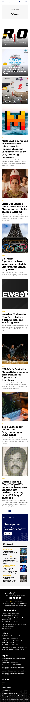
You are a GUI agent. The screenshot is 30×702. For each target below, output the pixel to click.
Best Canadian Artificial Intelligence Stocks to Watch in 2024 (10, 579)
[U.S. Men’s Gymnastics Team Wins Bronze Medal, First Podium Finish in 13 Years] (15, 238)
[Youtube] (20, 598)
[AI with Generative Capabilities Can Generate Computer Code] (23, 559)
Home (13, 9)
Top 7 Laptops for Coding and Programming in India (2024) (12, 430)
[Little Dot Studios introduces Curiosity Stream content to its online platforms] (15, 183)
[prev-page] (3, 511)
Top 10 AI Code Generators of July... (12, 636)
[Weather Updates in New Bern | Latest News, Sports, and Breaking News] (15, 294)
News (4, 35)
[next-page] (16, 511)
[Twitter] (17, 598)
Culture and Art (7, 549)
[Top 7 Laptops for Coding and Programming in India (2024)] (15, 406)
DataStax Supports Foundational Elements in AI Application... (15, 618)
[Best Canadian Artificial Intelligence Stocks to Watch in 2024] (23, 578)
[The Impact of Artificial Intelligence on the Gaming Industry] (23, 568)
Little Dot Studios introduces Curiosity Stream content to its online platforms (14, 207)
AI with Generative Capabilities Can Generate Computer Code (10, 561)
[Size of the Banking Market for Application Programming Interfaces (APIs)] (15, 62)
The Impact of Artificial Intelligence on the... (15, 647)
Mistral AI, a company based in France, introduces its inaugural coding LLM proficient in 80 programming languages (15, 149)
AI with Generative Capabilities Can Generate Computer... (12, 641)
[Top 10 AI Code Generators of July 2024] (23, 551)
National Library (7, 575)
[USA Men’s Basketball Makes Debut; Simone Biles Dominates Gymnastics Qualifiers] (15, 349)
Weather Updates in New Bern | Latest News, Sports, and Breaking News (14, 318)
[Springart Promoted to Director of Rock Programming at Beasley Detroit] (15, 33)
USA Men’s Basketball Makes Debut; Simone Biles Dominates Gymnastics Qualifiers (15, 375)
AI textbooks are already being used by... (14, 671)
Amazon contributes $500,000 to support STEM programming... (15, 625)
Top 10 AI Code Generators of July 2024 (10, 552)
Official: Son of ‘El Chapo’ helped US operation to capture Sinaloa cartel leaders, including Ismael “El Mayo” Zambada (14, 489)
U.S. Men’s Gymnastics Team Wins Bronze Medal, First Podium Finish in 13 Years (14, 264)
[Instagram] (14, 598)
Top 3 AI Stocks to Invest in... (10, 613)
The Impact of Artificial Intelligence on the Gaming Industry (10, 570)
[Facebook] (11, 598)
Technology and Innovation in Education (10, 566)
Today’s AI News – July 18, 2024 (11, 665)
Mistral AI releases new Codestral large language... (13, 659)
